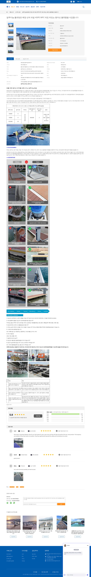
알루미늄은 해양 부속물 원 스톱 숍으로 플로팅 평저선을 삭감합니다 (13, 532)
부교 (17, 486)
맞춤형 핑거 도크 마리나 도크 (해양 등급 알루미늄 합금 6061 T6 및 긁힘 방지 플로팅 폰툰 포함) (77, 532)
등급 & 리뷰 (26, 59)
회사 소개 (22, 6)
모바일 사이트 (55, 571)
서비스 (23, 558)
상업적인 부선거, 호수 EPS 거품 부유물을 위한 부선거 (45, 531)
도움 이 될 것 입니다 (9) (66, 454)
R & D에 (33, 558)
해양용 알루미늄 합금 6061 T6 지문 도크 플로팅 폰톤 (61, 531)
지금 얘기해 (42, 6)
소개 (23, 554)
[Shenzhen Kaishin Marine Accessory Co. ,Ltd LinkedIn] (74, 1)
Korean (80, 1)
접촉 (61, 504)
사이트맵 (35, 571)
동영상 (17, 6)
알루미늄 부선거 (10, 556)
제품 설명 (17, 59)
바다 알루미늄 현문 (10, 560)
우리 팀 (23, 560)
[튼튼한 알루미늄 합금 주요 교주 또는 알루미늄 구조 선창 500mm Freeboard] (30, 522)
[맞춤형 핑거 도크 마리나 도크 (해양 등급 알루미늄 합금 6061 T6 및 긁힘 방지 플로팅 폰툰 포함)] (78, 522)
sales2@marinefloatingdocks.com (26, 1)
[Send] (88, 574)
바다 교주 (22, 486)
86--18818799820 (42, 1)
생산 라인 (34, 554)
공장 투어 (28, 6)
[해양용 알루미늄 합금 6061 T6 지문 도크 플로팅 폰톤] (62, 522)
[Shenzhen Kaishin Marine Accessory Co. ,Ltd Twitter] (71, 1)
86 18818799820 (15, 498)
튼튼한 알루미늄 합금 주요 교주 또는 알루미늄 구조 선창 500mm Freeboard (29, 532)
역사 (23, 556)
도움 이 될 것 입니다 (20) (63, 465)
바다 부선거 (9, 554)
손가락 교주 (12, 486)
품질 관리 (33, 6)
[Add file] (65, 574)
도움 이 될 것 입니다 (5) (63, 430)
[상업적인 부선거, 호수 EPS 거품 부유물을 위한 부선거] (46, 522)
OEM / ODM (34, 556)
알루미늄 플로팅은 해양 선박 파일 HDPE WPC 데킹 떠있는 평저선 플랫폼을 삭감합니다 (40, 12)
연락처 (37, 6)
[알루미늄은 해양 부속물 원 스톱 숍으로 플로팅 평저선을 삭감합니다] (14, 522)
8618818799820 (15, 500)
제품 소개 (13, 6)
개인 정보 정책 (44, 571)
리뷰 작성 (38, 416)
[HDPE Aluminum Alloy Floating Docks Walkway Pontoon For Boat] (31, 44)
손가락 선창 (9, 558)
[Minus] (87, 545)
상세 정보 (10, 59)
